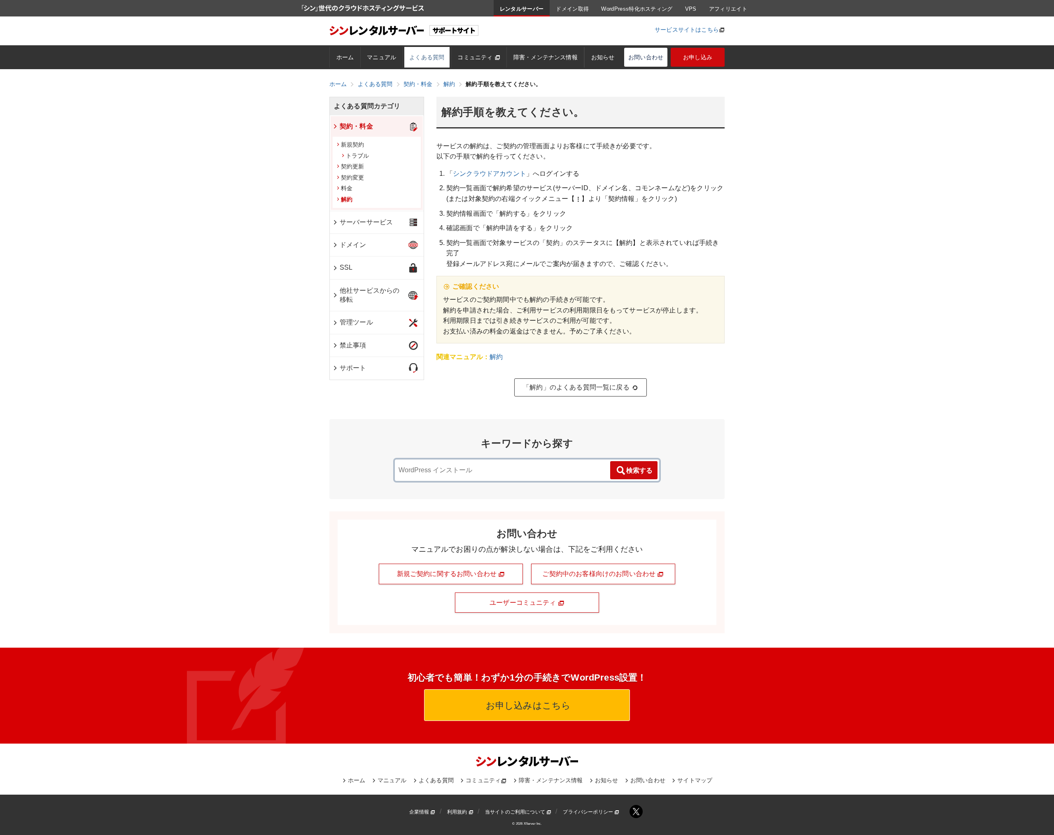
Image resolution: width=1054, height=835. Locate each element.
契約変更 (352, 177)
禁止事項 (353, 345)
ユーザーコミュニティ (524, 602)
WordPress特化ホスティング (636, 9)
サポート (353, 367)
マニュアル (381, 57)
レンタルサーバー (522, 9)
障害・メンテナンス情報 (545, 57)
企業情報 (420, 812)
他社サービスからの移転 (369, 295)
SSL (346, 267)
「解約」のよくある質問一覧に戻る (576, 387)
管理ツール (356, 322)
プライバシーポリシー (588, 812)
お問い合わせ (645, 57)
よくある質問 (426, 57)
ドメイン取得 (572, 9)
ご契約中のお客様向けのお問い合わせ (599, 573)
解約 (496, 356)
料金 (346, 188)
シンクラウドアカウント (489, 173)
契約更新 (352, 166)
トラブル (357, 155)
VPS (691, 9)
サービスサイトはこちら (687, 29)
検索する (639, 470)
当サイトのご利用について (515, 812)
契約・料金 (356, 126)
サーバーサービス (366, 222)
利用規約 (458, 812)
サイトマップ (694, 780)
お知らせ (603, 57)
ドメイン (353, 244)
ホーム (345, 57)
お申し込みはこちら (527, 705)
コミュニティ (475, 57)
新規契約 (352, 144)
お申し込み (697, 57)
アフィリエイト (728, 9)
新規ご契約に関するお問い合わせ (448, 573)
